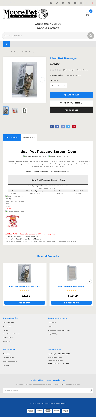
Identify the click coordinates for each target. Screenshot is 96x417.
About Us (6, 354)
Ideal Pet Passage (28, 52)
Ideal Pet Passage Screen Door (24, 286)
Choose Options (71, 303)
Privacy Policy (8, 358)
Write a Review (82, 70)
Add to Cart (73, 95)
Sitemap (6, 365)
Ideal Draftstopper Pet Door (71, 286)
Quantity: (54, 80)
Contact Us (52, 322)
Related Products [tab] (48, 256)
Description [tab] (12, 137)
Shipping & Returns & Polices (59, 330)
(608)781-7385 (8, 322)
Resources (6, 341)
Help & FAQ (52, 334)
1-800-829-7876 (48, 28)
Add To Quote (71, 110)
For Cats (6, 330)
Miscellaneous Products (11, 334)
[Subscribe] (90, 390)
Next (42, 79)
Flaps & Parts (8, 337)
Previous (6, 79)
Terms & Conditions (10, 361)
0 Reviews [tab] (29, 137)
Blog (50, 326)
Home (5, 52)
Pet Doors (14, 52)
